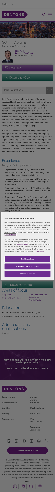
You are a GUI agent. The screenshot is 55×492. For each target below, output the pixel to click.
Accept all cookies (27, 274)
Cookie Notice (39, 251)
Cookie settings (27, 259)
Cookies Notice (10, 234)
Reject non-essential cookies (27, 266)
